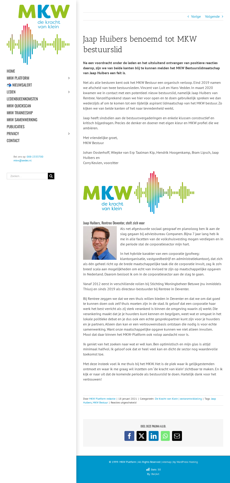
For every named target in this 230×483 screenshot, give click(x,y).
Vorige (196, 16)
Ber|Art (155, 474)
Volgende (212, 16)
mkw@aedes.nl (22, 160)
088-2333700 (35, 156)
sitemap (166, 462)
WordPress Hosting (187, 462)
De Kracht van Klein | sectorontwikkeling (178, 398)
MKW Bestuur (100, 402)
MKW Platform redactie (102, 398)
